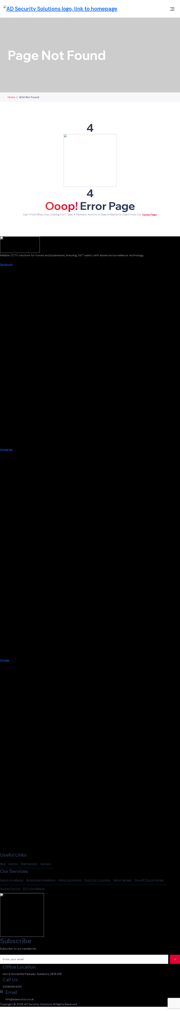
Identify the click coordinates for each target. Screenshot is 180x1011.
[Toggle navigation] (172, 8)
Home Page (149, 214)
